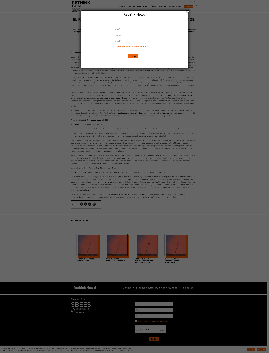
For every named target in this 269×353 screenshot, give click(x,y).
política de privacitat (139, 46)
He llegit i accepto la (132, 46)
